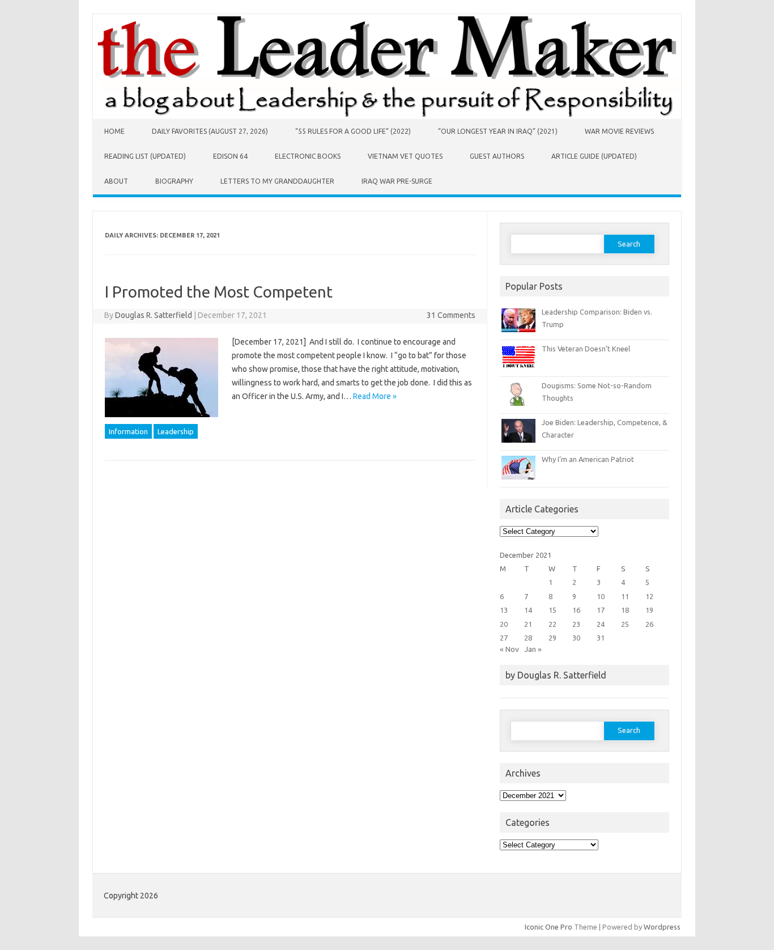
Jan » (533, 649)
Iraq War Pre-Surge (397, 181)
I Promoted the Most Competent (219, 291)
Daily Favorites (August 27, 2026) (210, 131)
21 (528, 624)
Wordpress (662, 927)
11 (625, 596)
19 (649, 610)
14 (528, 610)
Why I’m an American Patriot (588, 459)
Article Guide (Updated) (594, 156)
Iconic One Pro (548, 927)
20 (504, 624)
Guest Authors (497, 156)
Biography (174, 181)
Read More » (375, 396)
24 (601, 624)
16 (576, 610)
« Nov (509, 649)
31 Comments (451, 315)
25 (625, 624)
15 (552, 610)
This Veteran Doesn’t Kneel (586, 349)
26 (649, 624)
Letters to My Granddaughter (277, 181)
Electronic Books (308, 156)
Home (114, 131)
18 (625, 610)
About (116, 181)
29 (552, 638)
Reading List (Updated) (145, 156)
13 (504, 610)
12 (649, 596)
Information (128, 431)
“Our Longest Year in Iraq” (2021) (498, 131)
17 (601, 610)
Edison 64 (230, 156)
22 (552, 624)
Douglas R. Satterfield (153, 315)
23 (576, 624)
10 (601, 596)
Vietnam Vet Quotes (405, 156)
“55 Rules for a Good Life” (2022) (353, 131)
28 (528, 638)
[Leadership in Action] (387, 116)
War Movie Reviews (619, 131)
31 (601, 638)
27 (504, 638)
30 (576, 638)
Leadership (176, 431)
